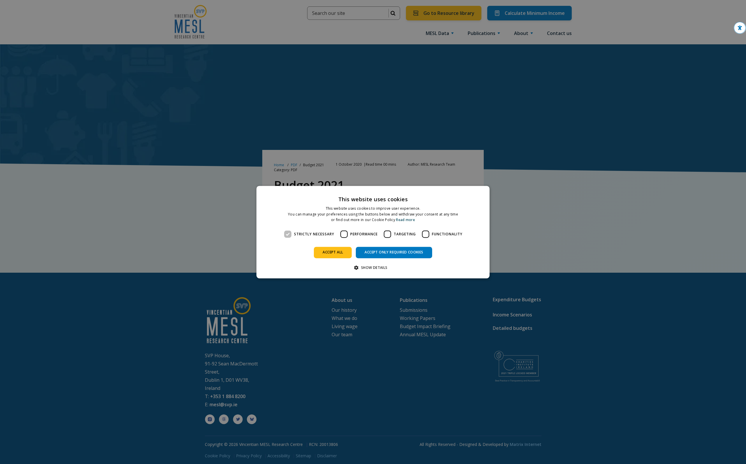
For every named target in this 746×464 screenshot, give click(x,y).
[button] (740, 28)
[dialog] (373, 232)
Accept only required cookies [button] (394, 252)
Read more (405, 220)
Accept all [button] (333, 252)
